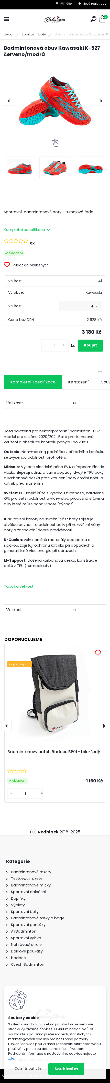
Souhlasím (66, 1069)
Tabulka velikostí (19, 586)
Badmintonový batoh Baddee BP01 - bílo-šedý (53, 751)
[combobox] (80, 306)
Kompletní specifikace (33, 382)
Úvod (8, 34)
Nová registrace (94, 4)
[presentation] (9, 101)
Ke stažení (78, 382)
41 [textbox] (92, 306)
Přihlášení (67, 4)
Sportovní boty (33, 34)
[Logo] (55, 19)
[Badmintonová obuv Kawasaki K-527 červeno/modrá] (55, 100)
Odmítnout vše (27, 1068)
